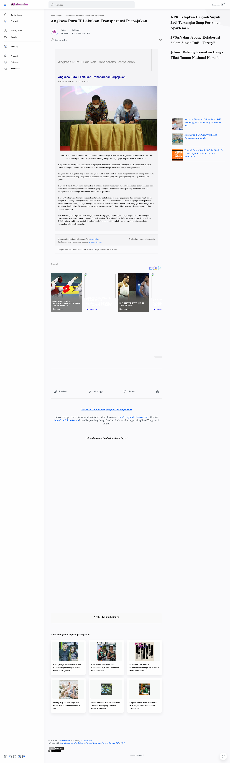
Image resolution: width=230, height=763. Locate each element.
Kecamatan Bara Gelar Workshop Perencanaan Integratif (200, 136)
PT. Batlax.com (86, 740)
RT (123, 743)
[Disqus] (106, 488)
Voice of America (66, 743)
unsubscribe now (95, 242)
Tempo (89, 743)
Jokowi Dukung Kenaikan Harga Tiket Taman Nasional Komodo (197, 54)
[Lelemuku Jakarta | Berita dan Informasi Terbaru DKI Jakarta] (20, 5)
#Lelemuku (94, 239)
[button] (52, 4)
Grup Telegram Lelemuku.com (133, 417)
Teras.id (105, 743)
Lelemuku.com (64, 740)
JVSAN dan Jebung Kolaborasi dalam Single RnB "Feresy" (195, 39)
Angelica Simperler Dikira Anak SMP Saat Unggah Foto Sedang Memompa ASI (202, 122)
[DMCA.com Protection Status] (137, 748)
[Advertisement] (106, 334)
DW (117, 743)
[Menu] (5, 4)
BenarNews (96, 743)
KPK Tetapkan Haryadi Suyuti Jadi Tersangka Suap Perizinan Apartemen (195, 22)
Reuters (112, 743)
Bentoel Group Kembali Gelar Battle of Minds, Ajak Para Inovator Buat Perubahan (203, 153)
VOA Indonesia (79, 743)
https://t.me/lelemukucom (66, 420)
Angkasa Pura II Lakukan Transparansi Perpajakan (96, 62)
